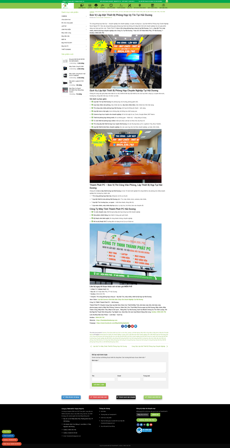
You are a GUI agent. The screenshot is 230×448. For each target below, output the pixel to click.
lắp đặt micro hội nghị (114, 336)
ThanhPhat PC (108, 17)
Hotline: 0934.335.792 (159, 312)
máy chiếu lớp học (98, 340)
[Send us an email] (144, 424)
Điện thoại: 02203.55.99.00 (12, 444)
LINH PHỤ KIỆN (66, 29)
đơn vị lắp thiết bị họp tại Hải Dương (156, 334)
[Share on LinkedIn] (135, 326)
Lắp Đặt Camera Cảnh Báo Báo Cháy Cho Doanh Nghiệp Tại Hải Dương (120, 299)
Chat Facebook (8, 435)
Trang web (146, 376)
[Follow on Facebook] (138, 424)
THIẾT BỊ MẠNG (66, 49)
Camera (92, 11)
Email (119, 376)
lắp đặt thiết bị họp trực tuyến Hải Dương (150, 336)
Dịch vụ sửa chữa (113, 11)
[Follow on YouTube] (151, 424)
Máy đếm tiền (66, 36)
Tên (93, 376)
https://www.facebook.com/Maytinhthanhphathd (113, 323)
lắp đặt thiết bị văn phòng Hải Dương (114, 338)
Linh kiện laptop (128, 11)
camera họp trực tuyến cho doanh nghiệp (110, 334)
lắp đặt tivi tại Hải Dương (130, 338)
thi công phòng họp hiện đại (154, 340)
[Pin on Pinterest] (132, 326)
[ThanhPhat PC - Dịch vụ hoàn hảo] (65, 6)
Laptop (121, 11)
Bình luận (95, 360)
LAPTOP (64, 26)
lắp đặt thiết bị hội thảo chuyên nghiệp (130, 336)
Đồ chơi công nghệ (67, 23)
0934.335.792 (100, 317)
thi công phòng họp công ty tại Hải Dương (136, 340)
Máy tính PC (65, 46)
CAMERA (64, 16)
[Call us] (147, 424)
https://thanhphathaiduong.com (106, 320)
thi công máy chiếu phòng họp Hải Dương (114, 340)
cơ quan (123, 334)
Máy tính (156, 11)
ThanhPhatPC (115, 445)
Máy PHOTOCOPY (67, 43)
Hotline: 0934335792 (10, 440)
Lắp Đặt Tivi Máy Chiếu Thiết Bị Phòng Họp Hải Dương (110, 346)
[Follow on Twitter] (141, 424)
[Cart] (166, 1)
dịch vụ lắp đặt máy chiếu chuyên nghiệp (136, 334)
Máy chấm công (66, 33)
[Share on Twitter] (125, 326)
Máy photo (151, 11)
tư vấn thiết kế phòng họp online (110, 341)
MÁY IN (64, 39)
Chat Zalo (7, 431)
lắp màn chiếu (152, 338)
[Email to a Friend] (129, 326)
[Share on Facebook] (122, 326)
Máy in (145, 11)
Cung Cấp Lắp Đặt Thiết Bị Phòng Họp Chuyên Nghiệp (149, 346)
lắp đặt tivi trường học (142, 338)
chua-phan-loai (66, 19)
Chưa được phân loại (101, 11)
